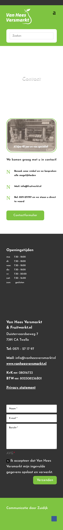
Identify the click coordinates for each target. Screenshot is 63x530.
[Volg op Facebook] (54, 518)
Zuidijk (42, 508)
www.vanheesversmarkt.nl (26, 363)
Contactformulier (25, 215)
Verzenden (45, 480)
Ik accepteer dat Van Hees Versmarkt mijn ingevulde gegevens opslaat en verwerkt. (29, 466)
